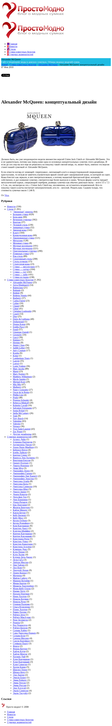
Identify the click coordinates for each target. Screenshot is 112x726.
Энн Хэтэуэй (19, 688)
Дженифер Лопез (21, 471)
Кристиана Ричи (21, 539)
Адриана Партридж (22, 442)
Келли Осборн (20, 520)
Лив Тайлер (19, 565)
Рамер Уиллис (20, 612)
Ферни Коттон (20, 648)
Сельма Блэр (19, 635)
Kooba (16, 353)
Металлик (18, 240)
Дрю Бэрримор (20, 499)
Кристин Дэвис (20, 541)
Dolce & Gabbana (21, 319)
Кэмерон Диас (20, 549)
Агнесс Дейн (19, 439)
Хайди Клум (19, 651)
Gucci (15, 337)
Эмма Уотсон (19, 683)
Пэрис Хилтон (20, 609)
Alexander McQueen (48, 64)
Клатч (16, 232)
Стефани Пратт (20, 643)
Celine (16, 303)
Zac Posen (17, 431)
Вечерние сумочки (22, 219)
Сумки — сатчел (21, 269)
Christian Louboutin (22, 311)
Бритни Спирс (20, 455)
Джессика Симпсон (22, 486)
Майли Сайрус (20, 578)
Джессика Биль (20, 484)
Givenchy (17, 334)
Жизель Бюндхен (21, 507)
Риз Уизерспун (20, 625)
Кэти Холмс (19, 554)
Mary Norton (19, 374)
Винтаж (17, 222)
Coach (16, 314)
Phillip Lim (18, 395)
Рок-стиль (18, 256)
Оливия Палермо (21, 604)
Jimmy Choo (19, 345)
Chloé (15, 308)
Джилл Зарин (19, 491)
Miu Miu (17, 384)
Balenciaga (18, 287)
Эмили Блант (19, 677)
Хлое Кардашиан (21, 659)
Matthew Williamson (22, 376)
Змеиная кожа (20, 230)
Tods (15, 416)
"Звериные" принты (23, 212)
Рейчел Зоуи (19, 614)
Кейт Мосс (18, 518)
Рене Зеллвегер (20, 620)
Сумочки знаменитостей (19, 437)
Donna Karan (19, 324)
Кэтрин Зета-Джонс (23, 557)
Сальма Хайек (20, 630)
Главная (11, 712)
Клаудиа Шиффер (21, 531)
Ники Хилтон (20, 596)
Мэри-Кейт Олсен (22, 588)
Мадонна (17, 575)
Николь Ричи (19, 601)
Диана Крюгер (20, 494)
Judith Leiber (19, 348)
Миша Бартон (20, 583)
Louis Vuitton (19, 366)
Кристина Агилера (22, 546)
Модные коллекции (22, 246)
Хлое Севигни (20, 664)
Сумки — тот (19, 272)
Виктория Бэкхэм (21, 460)
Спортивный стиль (22, 259)
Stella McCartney (21, 413)
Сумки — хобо (20, 274)
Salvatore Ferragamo (22, 408)
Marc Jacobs (18, 369)
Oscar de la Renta (21, 392)
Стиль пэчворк (20, 261)
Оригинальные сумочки (25, 251)
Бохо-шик (17, 217)
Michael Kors (19, 382)
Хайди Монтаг (20, 654)
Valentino (17, 421)
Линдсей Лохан (20, 570)
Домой (4, 64)
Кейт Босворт (19, 515)
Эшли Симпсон (20, 690)
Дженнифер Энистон (23, 478)
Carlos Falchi (19, 300)
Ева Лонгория (20, 505)
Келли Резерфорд (21, 523)
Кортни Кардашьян (22, 536)
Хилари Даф (19, 656)
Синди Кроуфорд (21, 641)
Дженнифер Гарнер (22, 473)
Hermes (16, 342)
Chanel (16, 306)
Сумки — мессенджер (24, 266)
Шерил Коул (19, 672)
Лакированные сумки (23, 238)
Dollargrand (18, 321)
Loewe (16, 363)
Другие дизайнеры (22, 434)
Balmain (17, 290)
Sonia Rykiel (19, 410)
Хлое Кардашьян (21, 662)
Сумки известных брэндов (23, 64)
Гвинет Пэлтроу (21, 463)
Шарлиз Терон (20, 669)
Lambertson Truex (21, 358)
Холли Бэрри (19, 667)
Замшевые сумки (21, 227)
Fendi (15, 329)
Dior (15, 316)
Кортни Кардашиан (22, 533)
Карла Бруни (19, 512)
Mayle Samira (19, 379)
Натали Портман (21, 594)
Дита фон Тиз (20, 497)
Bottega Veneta (20, 295)
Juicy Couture (19, 350)
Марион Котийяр (21, 580)
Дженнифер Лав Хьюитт (25, 476)
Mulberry (17, 387)
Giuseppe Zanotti (21, 332)
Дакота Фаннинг (21, 465)
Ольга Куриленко (21, 607)
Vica (7, 195)
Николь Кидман (21, 599)
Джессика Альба (21, 481)
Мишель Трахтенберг (23, 586)
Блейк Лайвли (20, 452)
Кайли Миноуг (20, 510)
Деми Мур (18, 468)
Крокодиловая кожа (22, 235)
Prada (15, 397)
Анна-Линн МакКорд (23, 447)
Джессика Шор (20, 489)
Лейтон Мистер (20, 562)
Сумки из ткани (21, 277)
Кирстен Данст (20, 528)
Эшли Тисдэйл (20, 693)
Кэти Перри (19, 552)
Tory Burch (18, 418)
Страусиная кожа (21, 264)
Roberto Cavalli (20, 405)
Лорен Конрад (20, 573)
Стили (10, 209)
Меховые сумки (21, 243)
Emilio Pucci (19, 327)
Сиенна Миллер (21, 638)
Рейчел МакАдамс (22, 617)
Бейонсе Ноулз (20, 450)
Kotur (15, 355)
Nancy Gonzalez (20, 389)
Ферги (16, 646)
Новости (11, 206)
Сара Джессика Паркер (24, 633)
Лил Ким (17, 567)
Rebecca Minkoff (21, 403)
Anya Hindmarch (21, 285)
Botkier (16, 293)
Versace (16, 426)
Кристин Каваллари (23, 544)
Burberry (17, 298)
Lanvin (16, 361)
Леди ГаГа (18, 560)
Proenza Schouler (21, 400)
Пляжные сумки (21, 253)
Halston (16, 340)
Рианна (16, 622)
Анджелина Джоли (22, 444)
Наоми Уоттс (19, 591)
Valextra (16, 423)
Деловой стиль (20, 225)
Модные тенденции (23, 248)
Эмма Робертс (20, 680)
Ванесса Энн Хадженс (24, 457)
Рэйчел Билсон (20, 628)
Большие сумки (20, 214)
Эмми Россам (19, 685)
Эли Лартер (18, 675)
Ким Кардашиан (21, 526)
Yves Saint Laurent (21, 429)
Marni (15, 371)
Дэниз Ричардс (20, 502)
